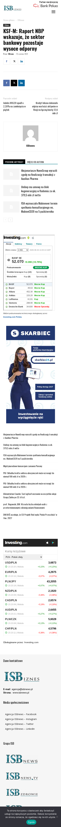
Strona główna (8, 20)
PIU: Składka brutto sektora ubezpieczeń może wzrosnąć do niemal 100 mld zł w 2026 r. (28, 474)
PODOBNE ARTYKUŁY (14, 162)
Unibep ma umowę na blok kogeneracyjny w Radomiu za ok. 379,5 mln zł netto (38, 191)
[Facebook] (6, 61)
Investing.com (31, 642)
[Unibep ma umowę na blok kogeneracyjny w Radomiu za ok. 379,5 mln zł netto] (11, 190)
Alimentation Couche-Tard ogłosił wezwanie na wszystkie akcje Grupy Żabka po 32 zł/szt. (29, 495)
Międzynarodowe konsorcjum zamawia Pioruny (22, 466)
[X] (14, 61)
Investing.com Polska (12, 317)
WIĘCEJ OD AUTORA (35, 162)
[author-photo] (30, 141)
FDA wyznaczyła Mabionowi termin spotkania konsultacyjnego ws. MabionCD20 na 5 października (39, 207)
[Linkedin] (21, 61)
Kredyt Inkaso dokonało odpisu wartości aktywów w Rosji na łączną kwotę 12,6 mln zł (45, 108)
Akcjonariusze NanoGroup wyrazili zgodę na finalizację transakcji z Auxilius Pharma (39, 174)
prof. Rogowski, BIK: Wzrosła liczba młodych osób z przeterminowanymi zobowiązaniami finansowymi (25, 505)
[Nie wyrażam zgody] (57, 816)
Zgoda (31, 822)
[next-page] (10, 220)
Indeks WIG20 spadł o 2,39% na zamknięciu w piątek (14, 106)
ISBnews (21, 20)
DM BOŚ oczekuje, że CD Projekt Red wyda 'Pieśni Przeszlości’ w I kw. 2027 (30, 516)
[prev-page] (5, 220)
